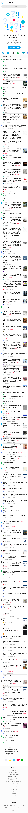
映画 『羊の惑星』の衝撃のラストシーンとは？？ (14, 392)
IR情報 (10, 805)
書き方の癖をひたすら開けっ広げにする (12, 59)
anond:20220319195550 (10, 356)
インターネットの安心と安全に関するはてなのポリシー (11, 750)
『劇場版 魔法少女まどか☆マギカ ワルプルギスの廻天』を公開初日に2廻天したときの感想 (12, 682)
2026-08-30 (6, 577)
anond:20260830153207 (10, 547)
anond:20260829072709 (10, 733)
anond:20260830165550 (10, 512)
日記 (6, 65)
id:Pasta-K (7, 685)
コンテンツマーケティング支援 (18, 807)
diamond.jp (7, 331)
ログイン (23, 2)
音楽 (6, 95)
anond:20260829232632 (10, 442)
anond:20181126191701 (10, 491)
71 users (14, 683)
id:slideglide (7, 553)
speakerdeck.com (8, 415)
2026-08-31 (6, 64)
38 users (19, 77)
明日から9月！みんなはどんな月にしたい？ (13, 213)
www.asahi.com (8, 316)
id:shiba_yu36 (7, 695)
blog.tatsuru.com (8, 523)
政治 (6, 464)
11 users (17, 458)
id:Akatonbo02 (8, 541)
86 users (8, 269)
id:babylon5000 (8, 662)
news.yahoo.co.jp (8, 264)
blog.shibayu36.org (9, 479)
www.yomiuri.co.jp (8, 271)
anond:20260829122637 (10, 709)
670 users (8, 413)
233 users (8, 426)
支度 (4, 625)
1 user (12, 99)
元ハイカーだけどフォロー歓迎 (10, 735)
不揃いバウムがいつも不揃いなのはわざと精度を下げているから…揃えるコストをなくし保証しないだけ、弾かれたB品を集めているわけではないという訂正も (12, 117)
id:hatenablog (7, 101)
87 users (11, 208)
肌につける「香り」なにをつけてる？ (12, 157)
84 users (17, 502)
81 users (19, 223)
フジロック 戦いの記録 (8, 659)
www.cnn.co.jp (8, 191)
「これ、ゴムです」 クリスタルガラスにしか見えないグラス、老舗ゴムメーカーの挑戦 (12, 433)
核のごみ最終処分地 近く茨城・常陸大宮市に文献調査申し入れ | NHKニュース (12, 301)
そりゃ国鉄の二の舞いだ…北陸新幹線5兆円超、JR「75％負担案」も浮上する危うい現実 (12, 328)
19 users (6, 189)
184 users (18, 362)
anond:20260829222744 (10, 559)
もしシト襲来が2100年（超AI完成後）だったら (14, 593)
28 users (5, 287)
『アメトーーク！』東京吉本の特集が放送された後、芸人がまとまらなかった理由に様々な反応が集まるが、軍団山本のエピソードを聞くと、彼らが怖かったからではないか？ (12, 345)
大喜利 (6, 91)
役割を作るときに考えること (10, 581)
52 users (5, 566)
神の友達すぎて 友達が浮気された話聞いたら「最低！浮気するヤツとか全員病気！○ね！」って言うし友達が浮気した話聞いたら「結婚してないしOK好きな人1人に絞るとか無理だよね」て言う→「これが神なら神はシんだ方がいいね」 (12, 232)
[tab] (3, 53)
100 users (11, 236)
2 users (15, 659)
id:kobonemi (7, 728)
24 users (10, 120)
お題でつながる (8, 721)
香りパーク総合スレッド (9, 193)
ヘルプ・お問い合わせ (14, 774)
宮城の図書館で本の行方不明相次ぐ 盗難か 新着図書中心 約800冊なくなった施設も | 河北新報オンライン (12, 335)
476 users (10, 295)
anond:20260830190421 (10, 485)
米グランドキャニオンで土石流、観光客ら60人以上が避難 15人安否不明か (12, 188)
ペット (6, 742)
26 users (16, 251)
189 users (17, 348)
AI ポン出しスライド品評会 (9, 630)
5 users (17, 589)
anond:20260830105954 (10, 596)
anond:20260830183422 (10, 503)
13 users (13, 675)
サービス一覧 (14, 789)
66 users (18, 630)
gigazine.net (7, 85)
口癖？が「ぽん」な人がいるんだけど (12, 636)
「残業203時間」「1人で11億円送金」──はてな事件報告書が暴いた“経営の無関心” (12, 293)
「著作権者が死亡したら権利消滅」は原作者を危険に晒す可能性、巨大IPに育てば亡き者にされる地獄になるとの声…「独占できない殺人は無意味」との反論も (12, 244)
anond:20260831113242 (10, 128)
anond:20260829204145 (10, 644)
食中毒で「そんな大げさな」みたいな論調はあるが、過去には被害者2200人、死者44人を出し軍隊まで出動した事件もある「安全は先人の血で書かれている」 (12, 205)
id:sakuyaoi (7, 668)
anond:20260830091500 (10, 616)
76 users (16, 181)
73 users (10, 277)
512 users (10, 642)
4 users (18, 581)
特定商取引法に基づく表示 (14, 776)
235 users (18, 495)
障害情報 (14, 793)
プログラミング (8, 61)
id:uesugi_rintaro (8, 622)
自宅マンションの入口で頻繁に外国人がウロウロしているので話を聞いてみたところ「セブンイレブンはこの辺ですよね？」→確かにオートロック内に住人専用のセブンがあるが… (12, 220)
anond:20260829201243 (10, 650)
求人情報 (14, 805)
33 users (12, 434)
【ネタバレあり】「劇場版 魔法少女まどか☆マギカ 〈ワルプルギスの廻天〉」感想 (12, 601)
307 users (5, 551)
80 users (9, 262)
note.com (7, 167)
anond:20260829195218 (10, 656)
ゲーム (6, 309)
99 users (8, 110)
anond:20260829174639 (10, 677)
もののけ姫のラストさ (8, 731)
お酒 (6, 508)
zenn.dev (7, 389)
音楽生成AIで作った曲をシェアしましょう (13, 94)
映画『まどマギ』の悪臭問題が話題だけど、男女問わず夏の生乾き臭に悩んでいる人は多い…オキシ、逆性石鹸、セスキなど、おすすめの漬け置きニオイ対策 (12, 107)
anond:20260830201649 (10, 454)
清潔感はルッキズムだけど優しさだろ (12, 511)
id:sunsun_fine (8, 535)
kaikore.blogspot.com (9, 449)
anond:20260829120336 (10, 715)
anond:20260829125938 (10, 701)
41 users (21, 521)
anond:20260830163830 (10, 519)
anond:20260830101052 (10, 610)
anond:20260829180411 (10, 673)
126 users (5, 693)
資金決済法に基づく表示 (14, 779)
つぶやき (5, 198)
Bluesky (6, 71)
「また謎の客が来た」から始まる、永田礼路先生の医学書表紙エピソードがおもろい (12, 276)
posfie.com (7, 146)
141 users (14, 372)
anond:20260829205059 (10, 638)
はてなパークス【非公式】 (10, 574)
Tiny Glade (6, 307)
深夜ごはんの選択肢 (8, 401)
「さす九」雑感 (7, 675)
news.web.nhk (8, 304)
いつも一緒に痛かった (8, 251)
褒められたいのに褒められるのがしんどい (13, 488)
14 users (5, 594)
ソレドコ (14, 798)
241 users (20, 452)
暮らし (6, 215)
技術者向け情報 (21, 805)
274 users (18, 447)
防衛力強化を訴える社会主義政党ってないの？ (14, 613)
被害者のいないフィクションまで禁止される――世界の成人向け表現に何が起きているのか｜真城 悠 (12, 164)
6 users (18, 517)
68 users (16, 731)
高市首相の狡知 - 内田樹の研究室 (11, 521)
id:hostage (7, 628)
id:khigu (6, 409)
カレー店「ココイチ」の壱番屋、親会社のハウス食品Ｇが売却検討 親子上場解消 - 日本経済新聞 (12, 180)
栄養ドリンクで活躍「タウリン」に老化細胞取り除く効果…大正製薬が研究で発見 (12, 268)
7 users (24, 126)
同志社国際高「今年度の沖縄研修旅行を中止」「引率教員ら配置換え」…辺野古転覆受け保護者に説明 (12, 361)
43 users (7, 302)
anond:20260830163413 (10, 528)
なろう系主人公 (7, 526)
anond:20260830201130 (10, 460)
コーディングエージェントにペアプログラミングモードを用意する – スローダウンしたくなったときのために (12, 564)
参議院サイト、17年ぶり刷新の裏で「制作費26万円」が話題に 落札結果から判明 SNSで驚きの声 (11, 76)
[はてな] (7, 2)
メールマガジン (14, 796)
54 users (13, 83)
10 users (13, 526)
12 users (10, 545)
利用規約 (14, 770)
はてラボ (14, 791)
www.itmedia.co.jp (8, 79)
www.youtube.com (9, 289)
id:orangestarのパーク (9, 200)
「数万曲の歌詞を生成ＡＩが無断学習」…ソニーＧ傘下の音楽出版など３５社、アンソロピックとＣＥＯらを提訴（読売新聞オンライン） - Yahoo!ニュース (12, 259)
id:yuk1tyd (7, 568)
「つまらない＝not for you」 (10, 452)
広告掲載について (7, 807)
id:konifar (7, 584)
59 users (5, 144)
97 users (5, 322)
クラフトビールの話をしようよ (10, 506)
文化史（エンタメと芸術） (10, 398)
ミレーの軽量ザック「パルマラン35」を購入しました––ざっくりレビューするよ (12, 532)
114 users (23, 511)
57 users (5, 707)
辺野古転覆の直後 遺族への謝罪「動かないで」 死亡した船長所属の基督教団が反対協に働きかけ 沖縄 (12, 150)
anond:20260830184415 (10, 497)
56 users (17, 174)
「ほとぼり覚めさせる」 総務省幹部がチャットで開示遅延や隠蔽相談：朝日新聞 (12, 313)
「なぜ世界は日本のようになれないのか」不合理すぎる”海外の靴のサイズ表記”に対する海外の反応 (12, 446)
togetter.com (7, 112)
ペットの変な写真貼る (8, 740)
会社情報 (6, 805)
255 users (9, 314)
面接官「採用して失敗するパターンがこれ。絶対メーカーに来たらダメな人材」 (12, 425)
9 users (17, 419)
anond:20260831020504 (10, 253)
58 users (5, 338)
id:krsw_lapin (7, 604)
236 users (14, 354)
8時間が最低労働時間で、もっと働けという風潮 (14, 463)
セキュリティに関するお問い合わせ (14, 781)
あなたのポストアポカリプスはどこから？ (13, 396)
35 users (19, 381)
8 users (17, 440)
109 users (5, 489)
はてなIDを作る (14, 47)
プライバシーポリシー (14, 772)
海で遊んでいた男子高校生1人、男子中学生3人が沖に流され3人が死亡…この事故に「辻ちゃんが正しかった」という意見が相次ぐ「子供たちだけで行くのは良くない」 (12, 369)
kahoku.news (7, 340)
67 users (18, 165)
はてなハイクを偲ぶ (9, 737)
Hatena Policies (14, 783)
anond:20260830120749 (10, 590)
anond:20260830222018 (10, 421)
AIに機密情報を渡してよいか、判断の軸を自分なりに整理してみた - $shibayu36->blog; (12, 476)
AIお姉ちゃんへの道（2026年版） (11, 550)
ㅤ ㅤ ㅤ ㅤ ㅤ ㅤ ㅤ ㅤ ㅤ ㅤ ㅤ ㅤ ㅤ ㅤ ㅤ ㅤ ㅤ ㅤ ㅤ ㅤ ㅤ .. (6, 671)
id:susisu (6, 634)
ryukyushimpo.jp (8, 155)
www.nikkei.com (8, 183)
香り (6, 159)
